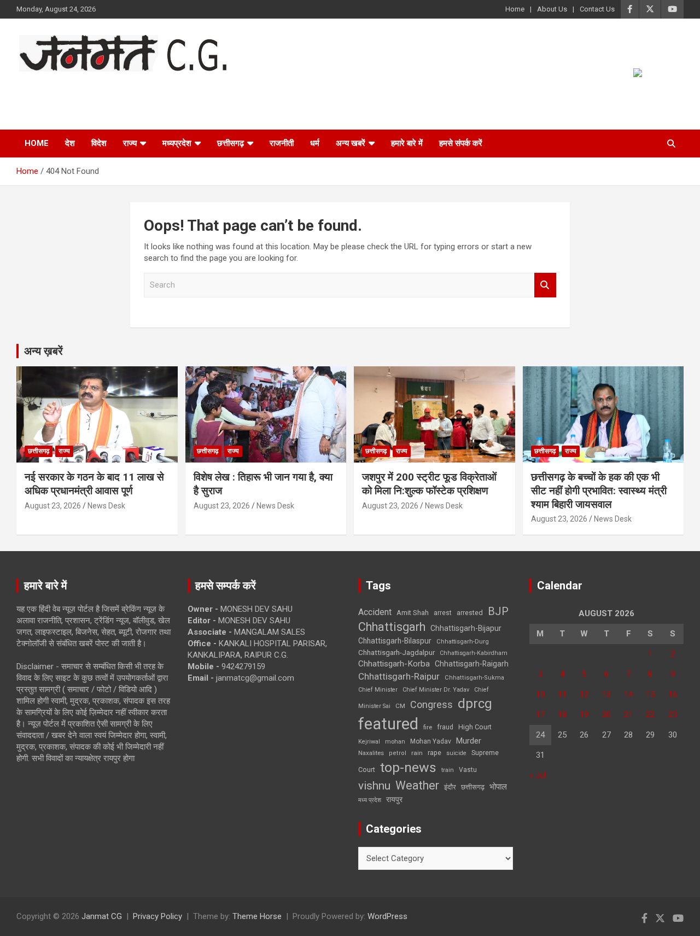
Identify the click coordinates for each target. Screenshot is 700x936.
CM (400, 706)
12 (584, 694)
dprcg (475, 703)
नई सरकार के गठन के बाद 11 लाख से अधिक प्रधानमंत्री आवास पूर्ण (94, 484)
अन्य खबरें (350, 143)
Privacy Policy (157, 916)
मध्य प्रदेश (369, 800)
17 (540, 714)
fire (427, 727)
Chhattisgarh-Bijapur (465, 628)
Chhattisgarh (391, 627)
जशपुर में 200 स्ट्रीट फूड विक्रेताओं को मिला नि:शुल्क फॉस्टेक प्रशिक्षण (429, 484)
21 (628, 714)
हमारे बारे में (407, 143)
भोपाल (498, 787)
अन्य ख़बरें (43, 351)
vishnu (374, 785)
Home (514, 9)
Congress (431, 704)
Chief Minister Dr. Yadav (435, 689)
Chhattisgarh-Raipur (399, 676)
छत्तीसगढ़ (230, 143)
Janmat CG (70, 87)
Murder (468, 741)
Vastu (468, 770)
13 (606, 694)
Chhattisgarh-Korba (394, 664)
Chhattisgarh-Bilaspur (394, 640)
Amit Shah (412, 613)
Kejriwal (369, 741)
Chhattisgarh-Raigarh (472, 663)
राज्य (130, 143)
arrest (443, 613)
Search (545, 285)
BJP (498, 611)
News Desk (106, 505)
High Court (475, 727)
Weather (417, 785)
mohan (395, 741)
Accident (375, 612)
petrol (397, 753)
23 (672, 714)
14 (628, 694)
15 (650, 694)
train (447, 770)
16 (672, 694)
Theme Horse (257, 916)
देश (70, 143)
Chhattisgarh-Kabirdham (474, 653)
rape (434, 752)
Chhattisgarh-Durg (462, 641)
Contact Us (597, 9)
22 (650, 714)
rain (417, 753)
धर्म (314, 143)
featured (388, 724)
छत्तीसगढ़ (473, 787)
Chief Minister (378, 689)
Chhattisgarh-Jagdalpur (396, 652)
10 (540, 694)
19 (584, 714)
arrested (470, 613)
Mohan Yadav (430, 741)
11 (562, 694)
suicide (456, 753)
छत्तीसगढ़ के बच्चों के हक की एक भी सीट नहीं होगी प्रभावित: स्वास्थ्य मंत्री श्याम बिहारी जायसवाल (599, 490)
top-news (408, 767)
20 (606, 714)
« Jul (537, 775)
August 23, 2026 (53, 505)
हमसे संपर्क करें (460, 143)
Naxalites (371, 753)
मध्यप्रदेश (176, 143)
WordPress (387, 916)
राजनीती (282, 143)
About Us (552, 9)
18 (562, 714)
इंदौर (450, 787)
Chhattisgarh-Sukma (474, 677)
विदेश (99, 143)
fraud (445, 727)
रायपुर (394, 799)
